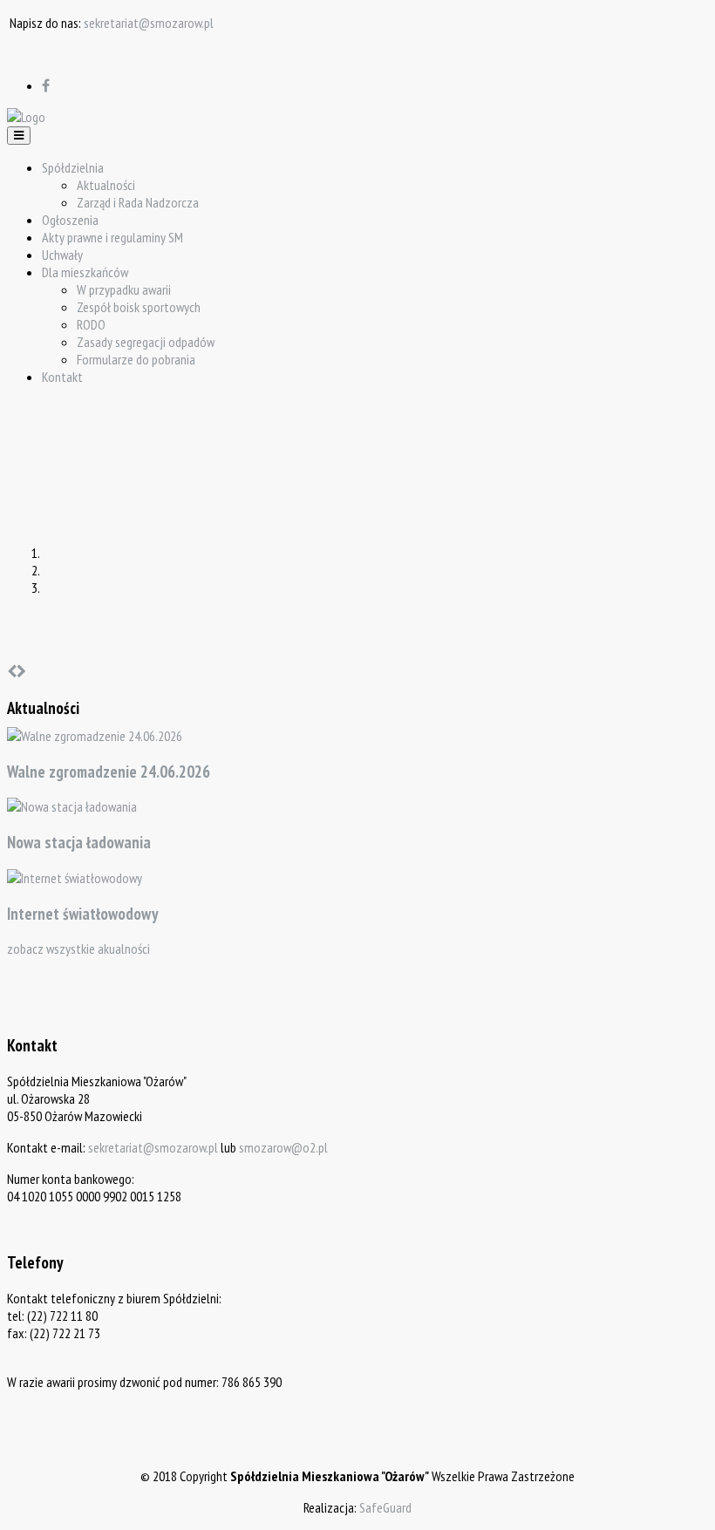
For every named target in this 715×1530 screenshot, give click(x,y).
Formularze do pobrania (136, 359)
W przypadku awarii (124, 289)
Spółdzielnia (73, 167)
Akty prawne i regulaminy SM (112, 237)
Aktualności (106, 185)
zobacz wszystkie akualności (78, 948)
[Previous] (12, 671)
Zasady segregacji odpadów (145, 341)
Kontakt (62, 376)
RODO (91, 324)
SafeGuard (385, 1507)
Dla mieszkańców (85, 272)
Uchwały (62, 254)
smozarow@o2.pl (283, 1147)
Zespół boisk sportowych (139, 307)
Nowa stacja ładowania (79, 842)
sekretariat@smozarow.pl (149, 22)
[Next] (21, 671)
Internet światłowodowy (82, 913)
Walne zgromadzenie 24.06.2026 (108, 771)
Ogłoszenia (70, 219)
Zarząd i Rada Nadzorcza (138, 202)
